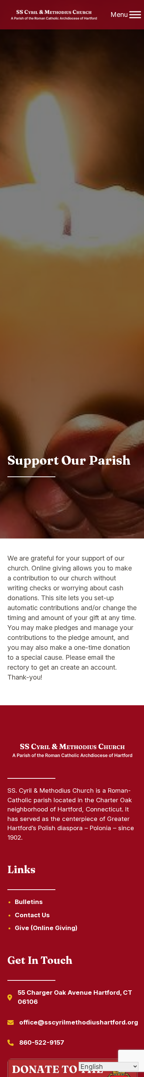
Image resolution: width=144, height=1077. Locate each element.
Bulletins (29, 901)
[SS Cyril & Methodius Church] (54, 15)
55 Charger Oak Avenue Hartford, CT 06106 (75, 997)
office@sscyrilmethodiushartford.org (78, 1022)
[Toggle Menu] (135, 14)
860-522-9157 (41, 1042)
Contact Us (32, 915)
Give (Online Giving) (46, 928)
